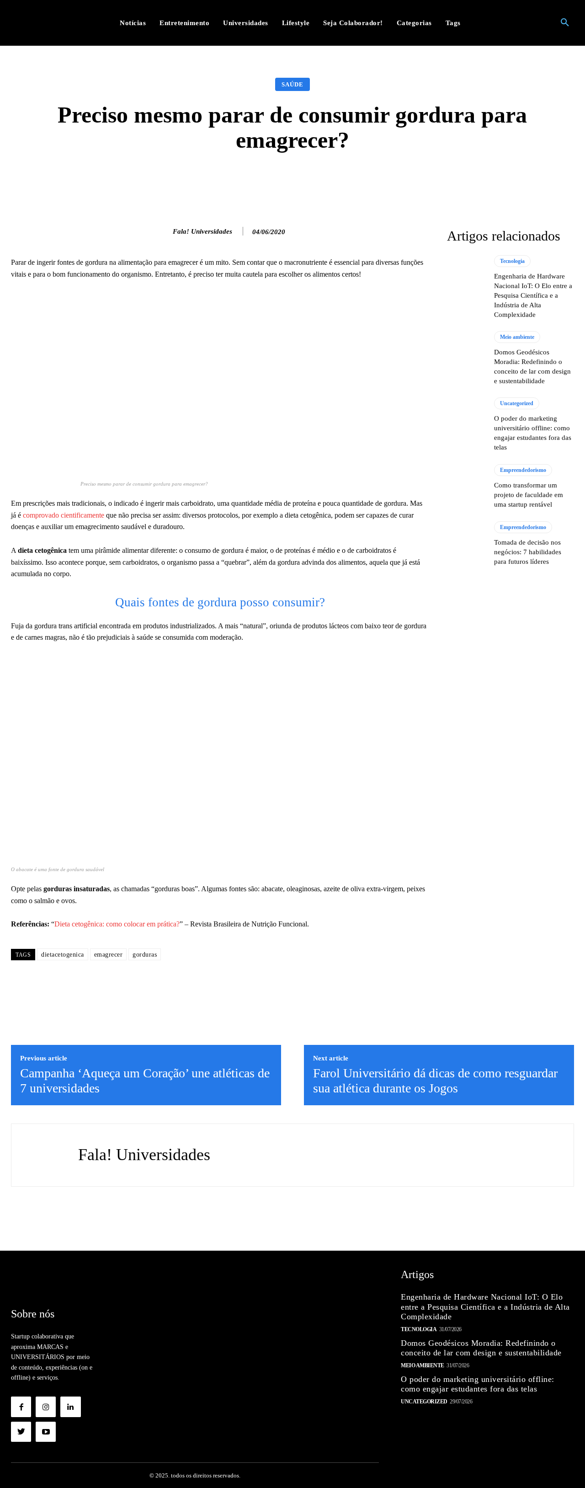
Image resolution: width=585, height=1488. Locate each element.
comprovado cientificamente (62, 515)
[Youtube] (46, 1432)
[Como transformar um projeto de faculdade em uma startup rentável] (466, 486)
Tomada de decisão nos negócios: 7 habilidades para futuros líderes (527, 552)
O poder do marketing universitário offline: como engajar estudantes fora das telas (477, 1384)
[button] (565, 23)
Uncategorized (516, 403)
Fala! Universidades (202, 231)
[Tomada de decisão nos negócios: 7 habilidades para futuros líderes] (466, 544)
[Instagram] (46, 1407)
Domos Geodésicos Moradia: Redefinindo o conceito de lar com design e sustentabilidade (481, 1348)
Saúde (292, 84)
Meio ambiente (517, 337)
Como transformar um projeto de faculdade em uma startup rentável (528, 495)
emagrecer (108, 954)
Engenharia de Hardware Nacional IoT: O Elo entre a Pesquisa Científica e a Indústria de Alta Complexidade (533, 295)
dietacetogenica (62, 954)
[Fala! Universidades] (163, 231)
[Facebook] (21, 1407)
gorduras (145, 954)
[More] (437, 180)
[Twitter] (21, 1432)
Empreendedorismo (523, 470)
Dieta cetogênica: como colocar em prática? (117, 924)
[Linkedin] (70, 1407)
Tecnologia (512, 261)
